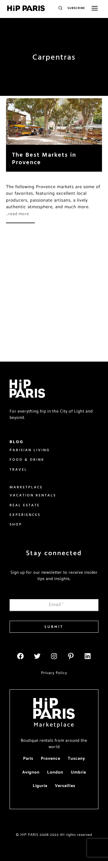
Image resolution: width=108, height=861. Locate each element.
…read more (17, 214)
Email (56, 605)
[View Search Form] (60, 8)
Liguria (40, 786)
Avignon (31, 772)
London (55, 772)
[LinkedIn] (88, 656)
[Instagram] (54, 656)
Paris (28, 758)
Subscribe (76, 8)
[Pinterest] (71, 656)
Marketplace (54, 725)
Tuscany (76, 758)
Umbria (78, 772)
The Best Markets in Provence (44, 158)
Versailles (65, 786)
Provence (50, 758)
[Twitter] (37, 656)
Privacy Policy (54, 673)
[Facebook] (20, 656)
